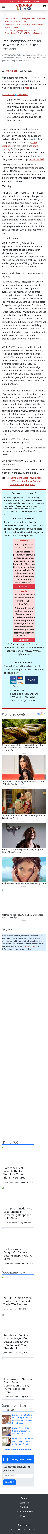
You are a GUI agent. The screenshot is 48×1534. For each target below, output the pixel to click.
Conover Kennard (10, 1223)
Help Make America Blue (18, 1449)
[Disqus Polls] (24, 982)
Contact (24, 1507)
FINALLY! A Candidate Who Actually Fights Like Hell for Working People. (23, 1441)
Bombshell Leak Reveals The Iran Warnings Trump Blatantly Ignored (14, 1172)
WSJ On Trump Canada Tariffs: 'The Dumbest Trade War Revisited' (17, 1301)
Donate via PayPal (31, 680)
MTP (27, 87)
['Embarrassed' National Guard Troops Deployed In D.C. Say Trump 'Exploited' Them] (18, 1367)
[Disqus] (24, 1041)
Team (24, 1498)
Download (9, 94)
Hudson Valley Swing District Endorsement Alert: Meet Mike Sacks (21, 1431)
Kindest (16, 685)
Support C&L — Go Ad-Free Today (24, 1)
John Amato (11, 70)
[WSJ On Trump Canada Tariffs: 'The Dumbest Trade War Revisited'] (18, 1285)
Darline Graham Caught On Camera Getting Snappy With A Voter (17, 1253)
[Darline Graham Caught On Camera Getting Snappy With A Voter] (18, 1237)
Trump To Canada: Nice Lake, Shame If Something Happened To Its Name (17, 1213)
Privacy (24, 1516)
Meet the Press (24, 481)
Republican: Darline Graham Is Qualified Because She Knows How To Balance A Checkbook (16, 1341)
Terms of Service (30, 946)
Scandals (37, 481)
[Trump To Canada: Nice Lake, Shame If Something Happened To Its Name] (18, 1196)
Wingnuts (30, 484)
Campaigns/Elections (21, 477)
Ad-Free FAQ (26, 650)
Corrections (24, 1525)
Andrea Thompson (10, 1182)
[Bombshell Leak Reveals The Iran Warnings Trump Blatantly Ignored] (18, 1155)
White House (17, 484)
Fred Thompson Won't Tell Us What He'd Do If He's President (22, 45)
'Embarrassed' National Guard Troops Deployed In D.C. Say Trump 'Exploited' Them (17, 1385)
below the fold (36, 159)
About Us (24, 1502)
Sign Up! (9, 1482)
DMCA (24, 1520)
